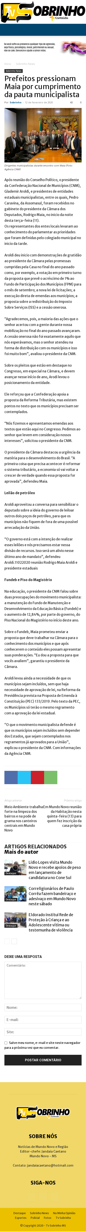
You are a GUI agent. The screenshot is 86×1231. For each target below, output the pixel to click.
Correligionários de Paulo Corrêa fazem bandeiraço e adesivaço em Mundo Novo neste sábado (52, 896)
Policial (35, 1217)
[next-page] (14, 941)
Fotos (47, 1217)
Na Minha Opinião (64, 1213)
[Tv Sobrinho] (43, 12)
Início (7, 64)
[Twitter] (24, 777)
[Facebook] (11, 777)
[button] (7, 30)
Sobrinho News (25, 64)
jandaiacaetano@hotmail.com (50, 1165)
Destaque (11, 873)
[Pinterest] (37, 777)
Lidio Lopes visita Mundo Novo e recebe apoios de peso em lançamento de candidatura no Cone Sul (55, 870)
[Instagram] (43, 1196)
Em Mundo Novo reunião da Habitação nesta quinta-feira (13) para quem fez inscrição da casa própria (62, 816)
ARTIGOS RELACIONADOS (35, 846)
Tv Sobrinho (63, 1217)
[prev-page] (7, 941)
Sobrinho (15, 102)
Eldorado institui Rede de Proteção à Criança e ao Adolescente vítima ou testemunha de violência (51, 922)
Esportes (20, 1217)
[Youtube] (54, 1196)
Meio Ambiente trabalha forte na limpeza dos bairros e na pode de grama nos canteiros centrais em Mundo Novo (23, 818)
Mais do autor (21, 852)
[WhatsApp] (50, 777)
